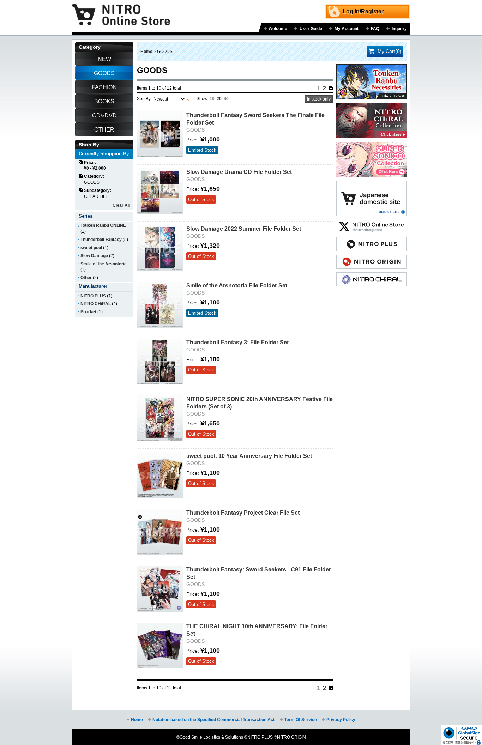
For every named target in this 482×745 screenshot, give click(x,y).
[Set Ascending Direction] (188, 98)
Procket (88, 311)
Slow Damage (94, 255)
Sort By (144, 98)
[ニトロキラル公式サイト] (371, 276)
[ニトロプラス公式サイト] (371, 240)
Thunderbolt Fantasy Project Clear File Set (243, 512)
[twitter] (371, 223)
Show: (203, 98)
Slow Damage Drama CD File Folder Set (239, 172)
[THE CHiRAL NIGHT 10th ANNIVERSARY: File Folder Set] (160, 645)
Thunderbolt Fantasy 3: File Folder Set (237, 342)
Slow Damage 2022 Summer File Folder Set (243, 228)
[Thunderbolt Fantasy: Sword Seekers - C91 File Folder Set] (160, 589)
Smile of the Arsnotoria (103, 263)
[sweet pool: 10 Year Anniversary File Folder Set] (160, 475)
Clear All (121, 205)
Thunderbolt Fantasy (101, 239)
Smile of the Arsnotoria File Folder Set (236, 285)
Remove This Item (81, 162)
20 (219, 98)
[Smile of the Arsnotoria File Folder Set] (160, 305)
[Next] (331, 88)
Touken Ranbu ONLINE (103, 225)
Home (146, 51)
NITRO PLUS (93, 295)
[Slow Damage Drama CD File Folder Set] (160, 191)
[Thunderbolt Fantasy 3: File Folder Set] (160, 361)
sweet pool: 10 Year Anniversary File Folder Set (249, 456)
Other (86, 277)
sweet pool (91, 247)
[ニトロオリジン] (371, 258)
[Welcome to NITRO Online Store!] (121, 9)
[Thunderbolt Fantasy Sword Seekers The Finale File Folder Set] (160, 134)
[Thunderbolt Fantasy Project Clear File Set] (160, 532)
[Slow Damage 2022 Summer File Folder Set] (160, 248)
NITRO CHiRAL (95, 303)
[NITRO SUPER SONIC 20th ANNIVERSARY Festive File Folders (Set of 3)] (160, 418)
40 (226, 98)
